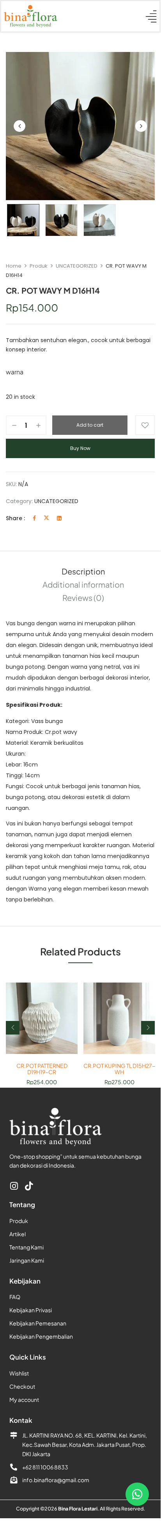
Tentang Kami (26, 1247)
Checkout (22, 1386)
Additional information (83, 584)
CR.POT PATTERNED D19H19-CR (41, 1069)
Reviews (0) (83, 597)
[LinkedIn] (59, 518)
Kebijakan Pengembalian (41, 1336)
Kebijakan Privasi (30, 1309)
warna (14, 372)
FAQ (14, 1296)
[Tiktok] (28, 1186)
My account (24, 1399)
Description (83, 571)
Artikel (17, 1233)
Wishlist (19, 1373)
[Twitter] (46, 518)
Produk (39, 266)
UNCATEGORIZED (76, 266)
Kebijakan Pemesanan (37, 1323)
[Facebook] (34, 518)
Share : (15, 518)
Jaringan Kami (26, 1260)
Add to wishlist (145, 425)
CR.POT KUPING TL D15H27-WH (119, 1069)
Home (13, 266)
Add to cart (89, 425)
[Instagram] (13, 1186)
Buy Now (80, 448)
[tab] (83, 571)
